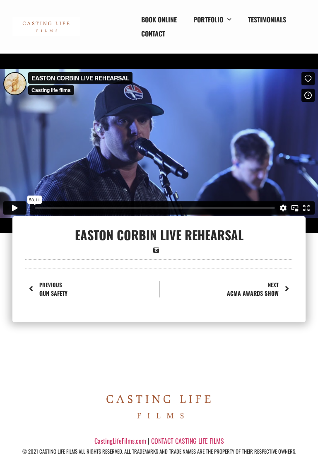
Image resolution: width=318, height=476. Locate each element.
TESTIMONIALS (267, 19)
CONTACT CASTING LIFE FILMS (187, 441)
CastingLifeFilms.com (120, 441)
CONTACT (153, 34)
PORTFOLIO (208, 19)
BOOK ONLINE (159, 19)
